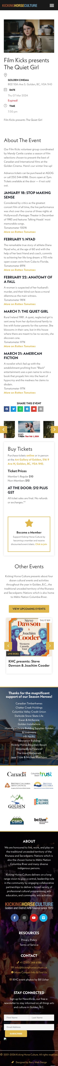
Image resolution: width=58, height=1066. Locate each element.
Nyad (30, 239)
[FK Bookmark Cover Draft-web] (29, 429)
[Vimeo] (43, 918)
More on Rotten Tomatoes (20, 304)
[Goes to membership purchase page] (29, 523)
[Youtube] (34, 918)
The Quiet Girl (34, 311)
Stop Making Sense (27, 194)
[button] (51, 5)
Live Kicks (13, 653)
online (30, 455)
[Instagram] (24, 918)
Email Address (12, 1022)
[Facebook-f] (15, 918)
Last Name (35, 1013)
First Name (10, 1013)
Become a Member (29, 532)
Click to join (41, 544)
